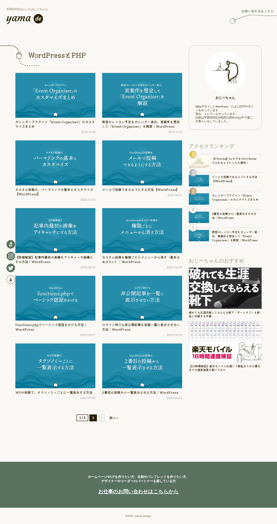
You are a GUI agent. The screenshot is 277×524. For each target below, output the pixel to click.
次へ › (113, 418)
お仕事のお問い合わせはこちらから (138, 491)
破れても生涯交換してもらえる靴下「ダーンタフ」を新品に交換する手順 (224, 314)
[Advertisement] (225, 413)
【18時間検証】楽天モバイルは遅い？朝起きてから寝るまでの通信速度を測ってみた (224, 368)
